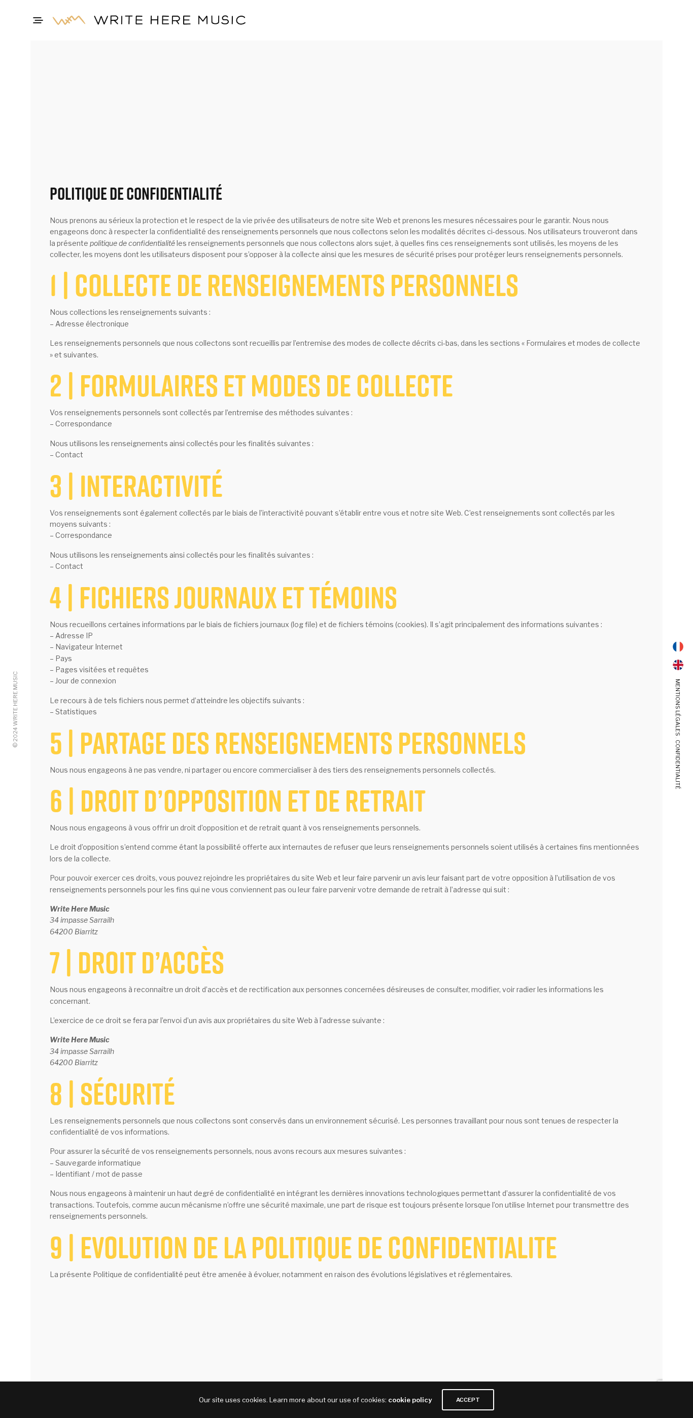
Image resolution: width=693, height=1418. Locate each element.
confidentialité (677, 764)
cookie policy (410, 1400)
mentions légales (677, 707)
